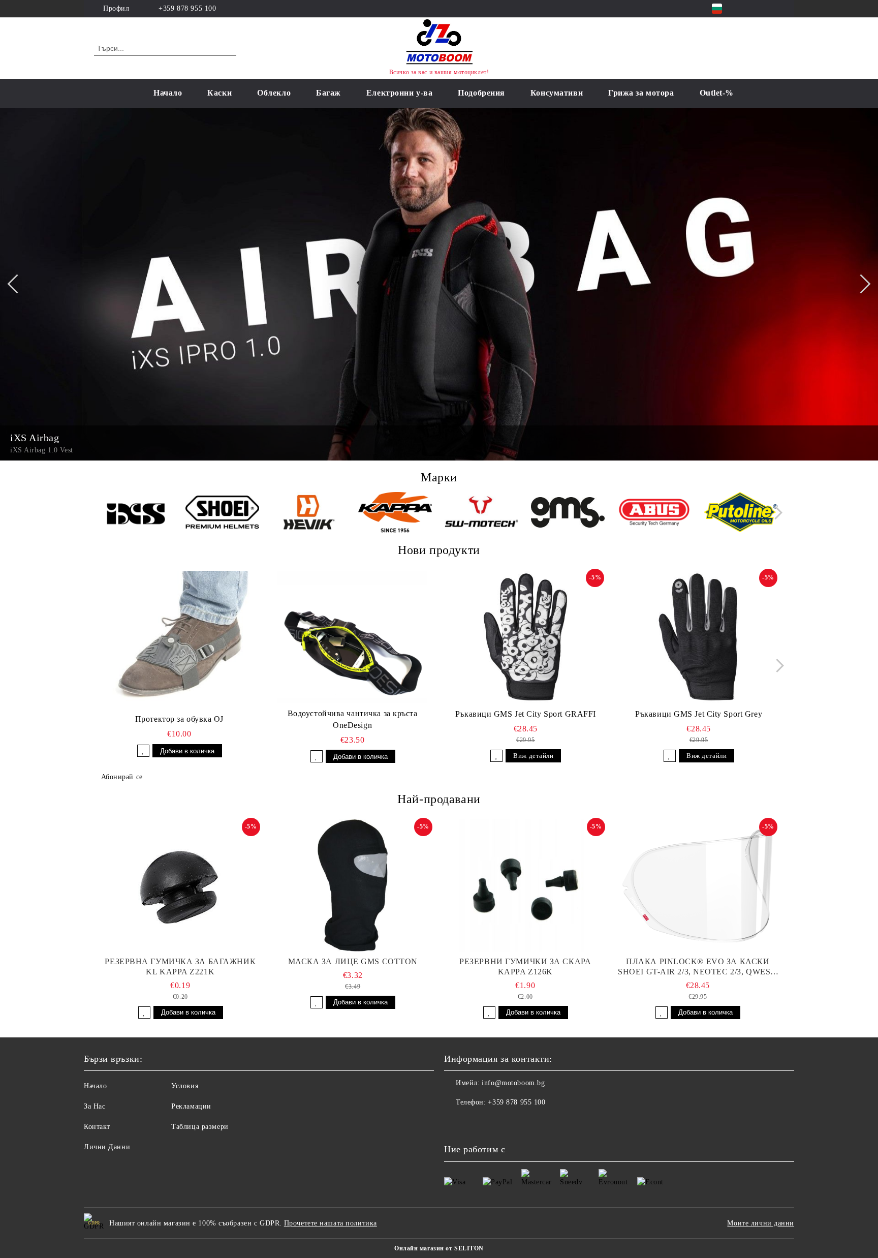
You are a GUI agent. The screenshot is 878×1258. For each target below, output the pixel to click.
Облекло (274, 92)
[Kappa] (395, 514)
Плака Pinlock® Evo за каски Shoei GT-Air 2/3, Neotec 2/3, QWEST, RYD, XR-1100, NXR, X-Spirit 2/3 (697, 967)
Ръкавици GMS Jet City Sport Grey (698, 714)
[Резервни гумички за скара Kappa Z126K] (525, 885)
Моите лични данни (760, 1223)
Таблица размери (199, 1126)
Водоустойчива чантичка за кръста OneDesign (353, 719)
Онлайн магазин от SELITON (439, 1248)
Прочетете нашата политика (330, 1223)
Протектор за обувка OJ (179, 719)
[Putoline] (740, 513)
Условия (184, 1086)
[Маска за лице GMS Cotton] (353, 885)
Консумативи (556, 92)
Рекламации (191, 1106)
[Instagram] (763, 8)
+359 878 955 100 (187, 8)
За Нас (94, 1106)
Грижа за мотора (641, 92)
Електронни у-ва (399, 92)
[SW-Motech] (481, 514)
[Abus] (654, 514)
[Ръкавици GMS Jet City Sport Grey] (698, 637)
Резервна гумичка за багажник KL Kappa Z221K (180, 966)
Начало (167, 92)
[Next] (860, 284)
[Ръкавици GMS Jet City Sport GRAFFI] (526, 637)
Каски (219, 92)
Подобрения (481, 92)
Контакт (97, 1126)
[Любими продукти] (758, 47)
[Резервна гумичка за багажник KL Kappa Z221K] (180, 885)
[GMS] (568, 514)
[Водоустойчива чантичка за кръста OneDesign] (352, 637)
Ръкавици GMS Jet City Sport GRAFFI (525, 714)
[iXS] (136, 514)
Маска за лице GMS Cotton (353, 961)
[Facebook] (748, 8)
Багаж (328, 92)
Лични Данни (107, 1147)
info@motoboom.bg (513, 1083)
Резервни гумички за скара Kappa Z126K (525, 966)
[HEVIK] (309, 514)
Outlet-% (717, 92)
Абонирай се (122, 777)
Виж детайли (533, 755)
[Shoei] (222, 514)
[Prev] (16, 284)
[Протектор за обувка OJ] (179, 637)
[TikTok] (778, 8)
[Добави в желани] (143, 751)
